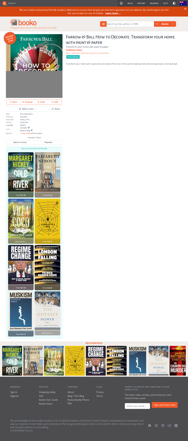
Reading (154, 3)
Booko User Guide (48, 399)
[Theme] (174, 3)
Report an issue (20, 142)
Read (42, 102)
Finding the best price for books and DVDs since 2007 (33, 27)
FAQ (41, 395)
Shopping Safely (47, 392)
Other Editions (73, 57)
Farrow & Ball (74, 50)
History (141, 3)
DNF (56, 102)
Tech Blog (79, 395)
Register (14, 395)
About (71, 392)
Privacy (100, 392)
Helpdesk (48, 142)
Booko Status (46, 403)
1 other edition (25, 133)
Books (165, 23)
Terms (99, 395)
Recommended (94, 343)
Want (14, 102)
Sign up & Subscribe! (164, 404)
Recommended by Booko (34, 148)
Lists (165, 3)
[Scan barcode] (103, 24)
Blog (130, 3)
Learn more (113, 13)
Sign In (11, 3)
